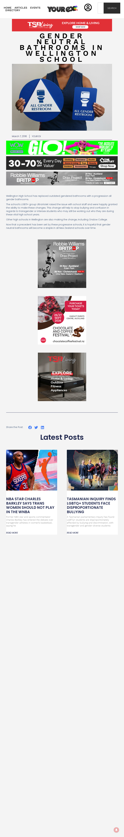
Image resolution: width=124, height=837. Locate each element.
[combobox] (101, 8)
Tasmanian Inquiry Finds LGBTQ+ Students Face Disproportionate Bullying (91, 505)
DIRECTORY (12, 10)
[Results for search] (101, 15)
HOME (7, 7)
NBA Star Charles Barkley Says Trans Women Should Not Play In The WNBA (30, 505)
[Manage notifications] (116, 829)
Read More (12, 533)
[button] (30, 427)
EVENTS (35, 7)
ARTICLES (21, 7)
